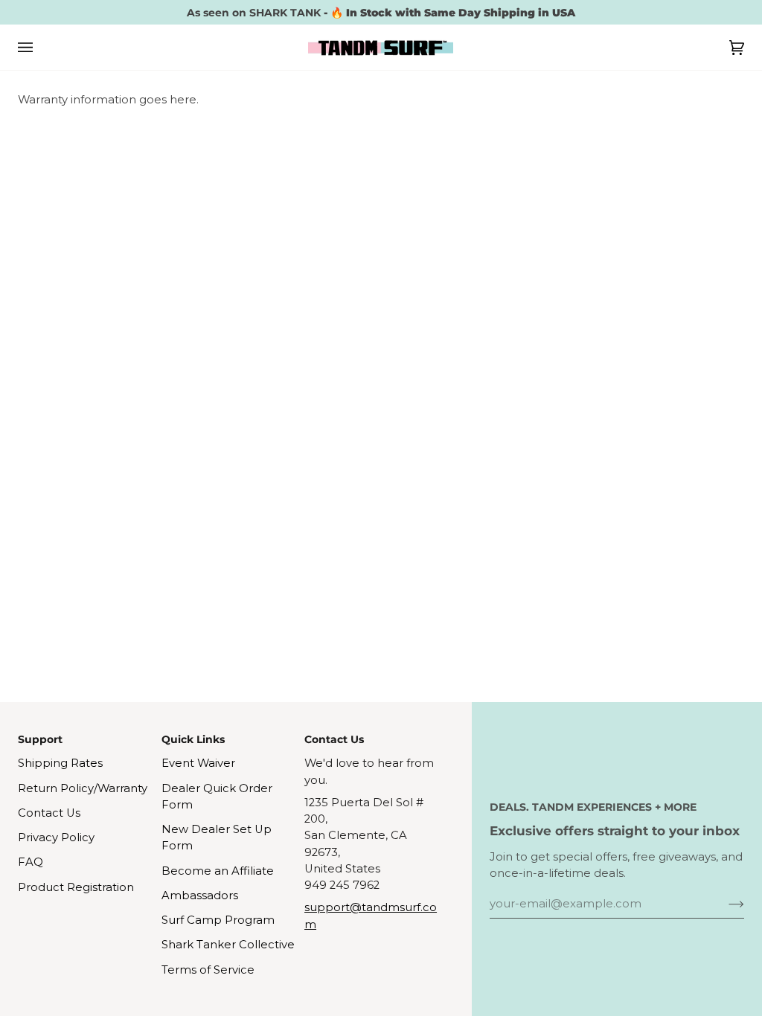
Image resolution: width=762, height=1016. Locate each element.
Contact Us (49, 813)
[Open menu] (40, 47)
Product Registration (76, 887)
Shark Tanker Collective (228, 944)
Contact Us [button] (334, 739)
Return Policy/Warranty (82, 788)
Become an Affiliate (217, 871)
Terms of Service (207, 970)
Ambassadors (199, 895)
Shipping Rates (60, 763)
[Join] (724, 904)
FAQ (30, 862)
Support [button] (40, 739)
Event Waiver (198, 763)
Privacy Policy (56, 837)
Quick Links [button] (193, 739)
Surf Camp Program (218, 920)
